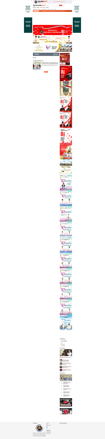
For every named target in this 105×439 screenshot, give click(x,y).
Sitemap (47, 427)
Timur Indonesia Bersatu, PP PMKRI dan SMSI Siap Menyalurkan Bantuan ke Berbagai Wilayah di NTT (50, 63)
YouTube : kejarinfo (48, 433)
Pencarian (60, 5)
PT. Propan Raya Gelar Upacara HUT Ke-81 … (67, 370)
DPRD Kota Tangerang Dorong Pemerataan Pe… (67, 367)
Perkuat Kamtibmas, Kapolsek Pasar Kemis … (66, 386)
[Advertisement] (52, 19)
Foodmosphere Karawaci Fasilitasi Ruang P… (66, 395)
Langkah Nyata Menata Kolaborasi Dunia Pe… (65, 358)
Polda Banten (63, 345)
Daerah (60, 356)
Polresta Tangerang (64, 341)
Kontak (47, 428)
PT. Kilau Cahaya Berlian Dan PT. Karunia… (67, 389)
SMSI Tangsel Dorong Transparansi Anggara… (66, 361)
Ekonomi (64, 391)
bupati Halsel (63, 344)
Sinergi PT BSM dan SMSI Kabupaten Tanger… (66, 392)
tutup (31, 0)
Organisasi (64, 359)
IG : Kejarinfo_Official (48, 431)
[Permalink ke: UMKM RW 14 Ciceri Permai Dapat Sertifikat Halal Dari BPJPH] (66, 377)
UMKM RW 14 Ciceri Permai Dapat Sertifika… (67, 383)
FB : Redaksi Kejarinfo (48, 432)
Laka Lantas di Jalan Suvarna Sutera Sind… (67, 364)
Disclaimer (47, 426)
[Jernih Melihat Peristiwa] (39, 5)
